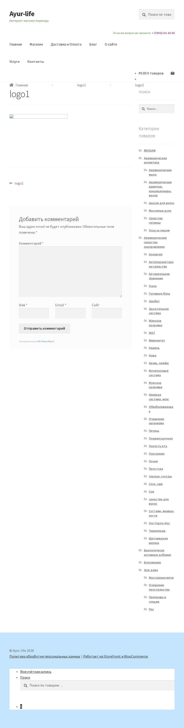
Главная (15, 44)
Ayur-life (21, 13)
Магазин (36, 44)
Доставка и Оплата (66, 44)
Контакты (35, 61)
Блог (93, 44)
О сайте (111, 44)
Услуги (14, 61)
